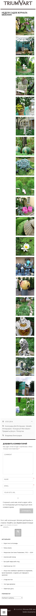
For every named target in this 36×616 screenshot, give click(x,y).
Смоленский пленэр (10, 557)
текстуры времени (9, 584)
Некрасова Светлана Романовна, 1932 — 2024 (18, 552)
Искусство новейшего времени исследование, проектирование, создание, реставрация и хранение (17, 573)
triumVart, (19, 609)
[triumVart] (18, 3)
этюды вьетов (8, 579)
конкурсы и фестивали (21, 429)
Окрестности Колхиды (11, 543)
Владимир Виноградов (13, 436)
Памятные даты (9, 588)
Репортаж (20, 431)
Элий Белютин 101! (9, 566)
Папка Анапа (8, 548)
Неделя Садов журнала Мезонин (14, 13)
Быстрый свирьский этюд (11, 561)
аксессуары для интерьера (15, 426)
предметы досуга (8, 431)
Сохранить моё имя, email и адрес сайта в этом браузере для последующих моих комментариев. (17, 504)
